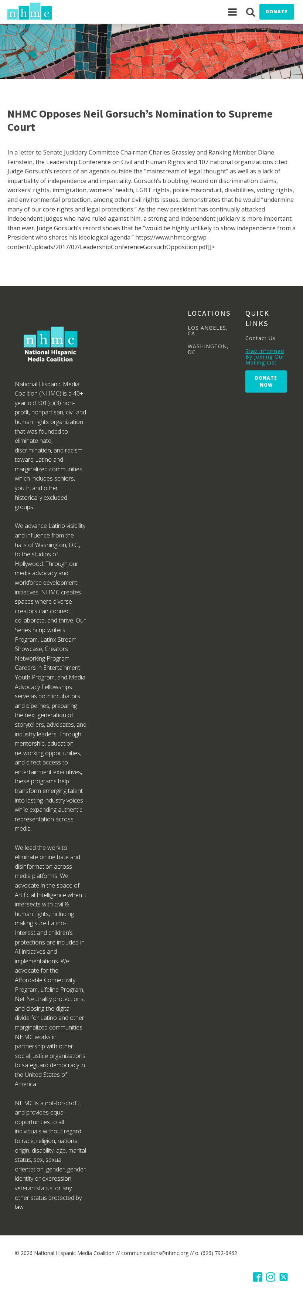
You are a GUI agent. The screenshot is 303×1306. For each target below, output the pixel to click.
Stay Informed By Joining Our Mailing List (265, 356)
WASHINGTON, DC (208, 349)
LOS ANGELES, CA (208, 330)
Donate (277, 12)
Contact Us (260, 338)
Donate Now (266, 381)
